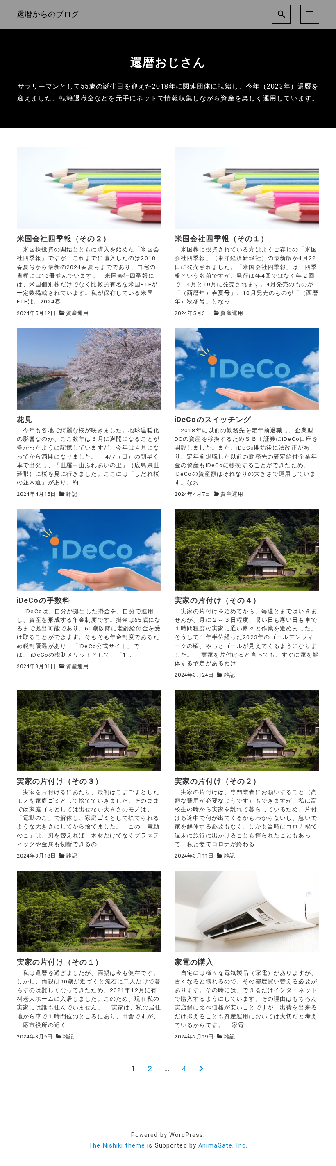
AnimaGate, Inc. (222, 1145)
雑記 (71, 494)
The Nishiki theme (117, 1145)
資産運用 (77, 313)
